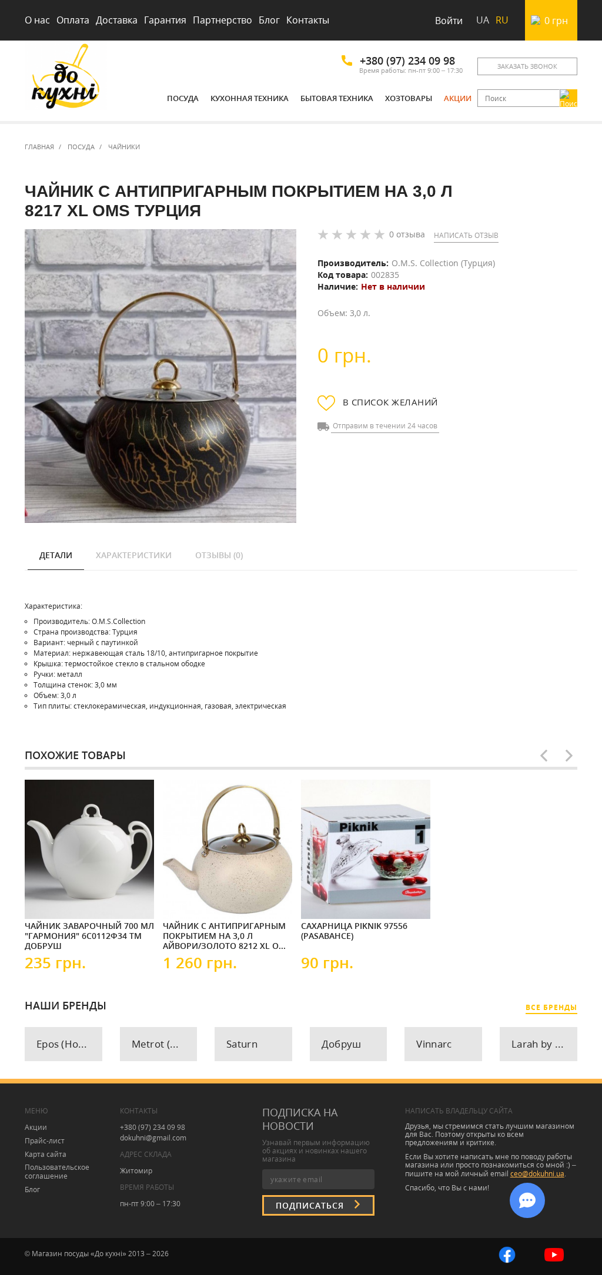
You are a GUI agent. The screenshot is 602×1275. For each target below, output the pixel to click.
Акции (457, 98)
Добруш (342, 1044)
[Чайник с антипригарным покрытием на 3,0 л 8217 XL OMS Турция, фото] (160, 376)
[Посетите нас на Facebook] (507, 1253)
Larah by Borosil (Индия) (544, 1044)
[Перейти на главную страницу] (66, 78)
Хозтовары (408, 98)
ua (482, 20)
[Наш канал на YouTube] (554, 1253)
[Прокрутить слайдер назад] (544, 755)
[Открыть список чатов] (527, 1200)
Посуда (183, 98)
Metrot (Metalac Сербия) (165, 1044)
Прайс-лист (45, 1140)
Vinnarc (434, 1044)
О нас (37, 20)
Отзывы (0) (219, 555)
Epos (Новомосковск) (69, 1044)
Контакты (307, 20)
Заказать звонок (527, 66)
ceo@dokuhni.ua (537, 1173)
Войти (449, 20)
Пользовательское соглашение (57, 1171)
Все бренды (551, 1007)
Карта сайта (45, 1154)
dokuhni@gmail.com (153, 1137)
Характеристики (134, 555)
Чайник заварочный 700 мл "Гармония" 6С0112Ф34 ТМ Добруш (89, 935)
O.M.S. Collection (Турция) (443, 263)
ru (502, 20)
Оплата (72, 20)
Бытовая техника (336, 98)
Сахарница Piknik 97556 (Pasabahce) (354, 931)
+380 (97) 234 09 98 (407, 60)
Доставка (117, 20)
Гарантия (165, 20)
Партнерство (222, 20)
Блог (269, 20)
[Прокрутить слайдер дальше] (569, 755)
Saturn (241, 1044)
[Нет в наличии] (60, 897)
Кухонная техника (249, 98)
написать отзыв (466, 235)
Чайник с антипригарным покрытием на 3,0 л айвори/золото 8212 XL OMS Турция (227, 935)
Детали (55, 555)
